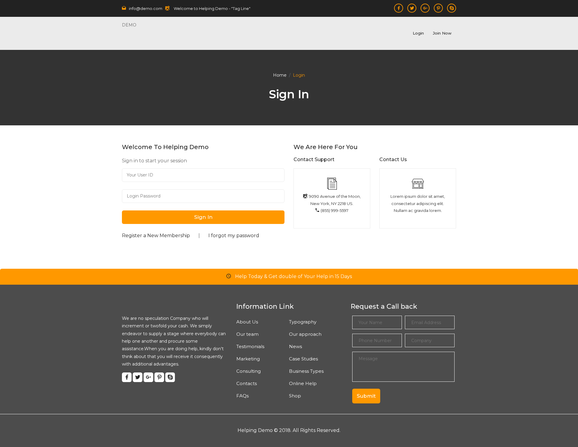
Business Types (306, 371)
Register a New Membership (156, 235)
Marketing (248, 359)
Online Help (303, 383)
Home (280, 75)
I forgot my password (233, 235)
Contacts (246, 383)
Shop (295, 396)
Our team (247, 334)
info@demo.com (145, 8)
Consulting (248, 371)
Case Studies (303, 359)
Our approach (305, 334)
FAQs (242, 396)
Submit (366, 396)
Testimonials (250, 346)
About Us (247, 322)
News (295, 346)
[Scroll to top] (559, 428)
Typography (302, 322)
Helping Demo (255, 430)
